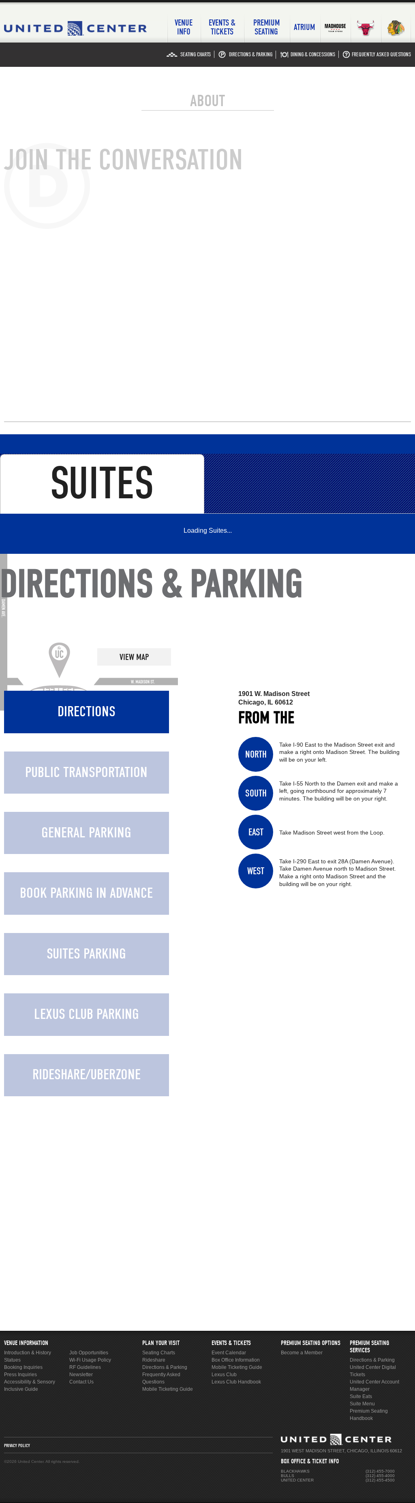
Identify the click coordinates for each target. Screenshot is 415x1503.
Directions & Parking (164, 1367)
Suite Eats (361, 1396)
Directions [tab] (87, 711)
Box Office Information (236, 1360)
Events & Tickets (231, 1343)
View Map (134, 656)
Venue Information (26, 1343)
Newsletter (81, 1374)
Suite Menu (362, 1404)
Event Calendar (229, 1353)
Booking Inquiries (23, 1367)
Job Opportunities (88, 1353)
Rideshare (153, 1360)
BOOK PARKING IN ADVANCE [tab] (86, 893)
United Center (79, 28)
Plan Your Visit (161, 1343)
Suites (102, 483)
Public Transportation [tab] (86, 772)
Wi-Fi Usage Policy (90, 1360)
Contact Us (81, 1382)
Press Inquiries (20, 1374)
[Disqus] (207, 290)
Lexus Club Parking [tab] (86, 1014)
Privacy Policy (17, 1445)
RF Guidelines (85, 1367)
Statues (12, 1360)
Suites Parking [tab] (86, 954)
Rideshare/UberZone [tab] (86, 1074)
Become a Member (302, 1353)
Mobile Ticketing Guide (167, 1389)
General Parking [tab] (86, 832)
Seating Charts (158, 1353)
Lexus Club (224, 1374)
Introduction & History (27, 1353)
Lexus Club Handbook (236, 1382)
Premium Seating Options (310, 1343)
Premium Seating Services (369, 1346)
